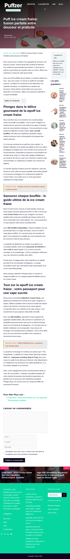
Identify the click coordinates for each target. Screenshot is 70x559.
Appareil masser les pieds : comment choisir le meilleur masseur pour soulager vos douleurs (62, 144)
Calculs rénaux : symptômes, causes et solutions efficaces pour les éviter (63, 96)
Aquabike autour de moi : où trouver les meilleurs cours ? (62, 126)
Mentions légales (54, 505)
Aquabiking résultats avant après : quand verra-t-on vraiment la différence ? (62, 112)
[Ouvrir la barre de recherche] (45, 9)
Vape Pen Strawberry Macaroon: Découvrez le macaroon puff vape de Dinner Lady (52, 475)
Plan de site (52, 513)
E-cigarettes (43, 4)
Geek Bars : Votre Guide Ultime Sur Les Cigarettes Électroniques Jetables (17, 475)
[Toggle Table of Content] (22, 100)
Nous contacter (53, 509)
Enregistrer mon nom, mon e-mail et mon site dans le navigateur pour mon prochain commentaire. (24, 453)
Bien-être (31, 4)
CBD (53, 4)
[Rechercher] (64, 495)
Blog (61, 4)
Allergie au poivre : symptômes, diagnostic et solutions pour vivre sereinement (63, 162)
